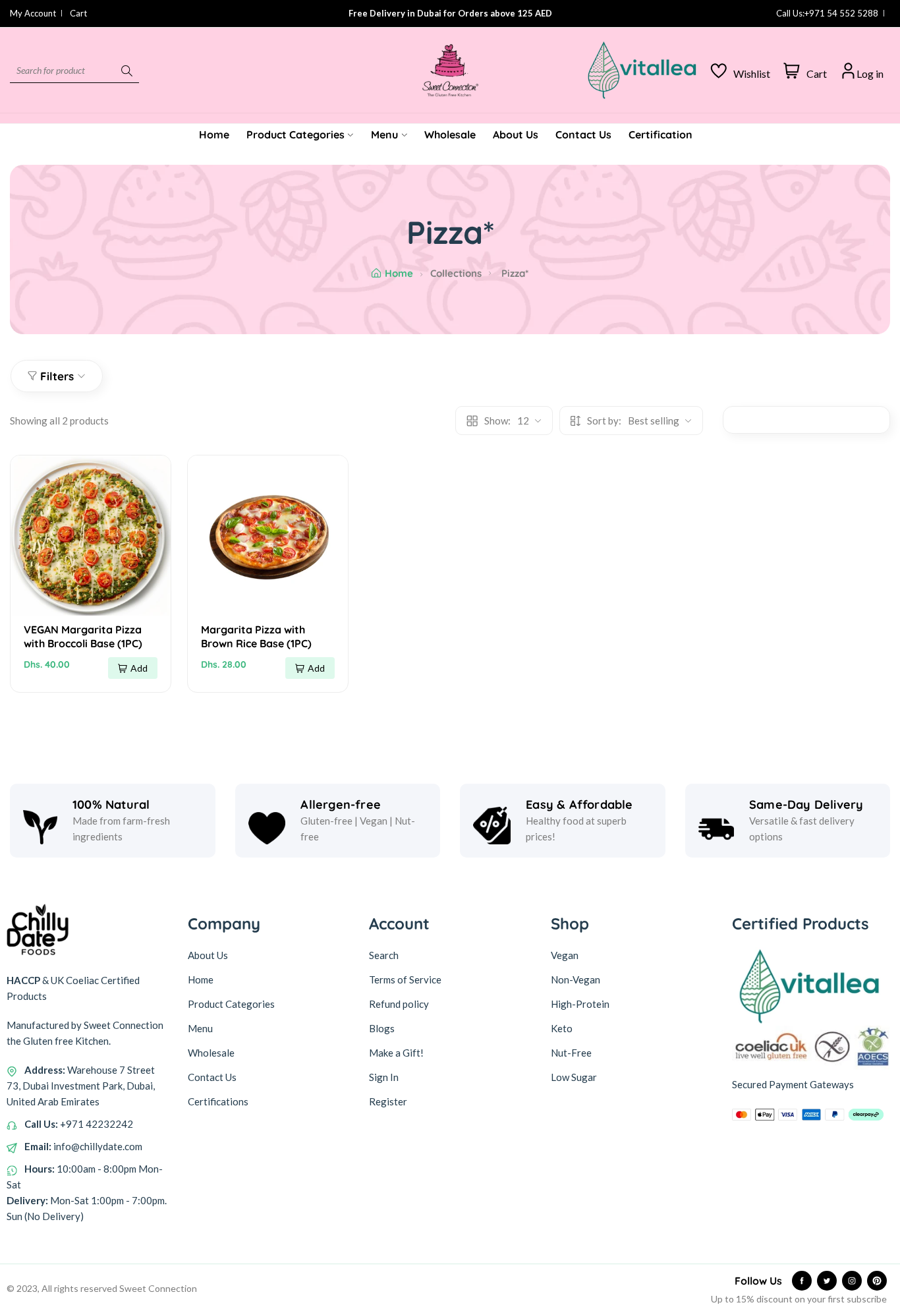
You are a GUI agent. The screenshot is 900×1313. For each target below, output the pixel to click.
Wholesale (211, 1053)
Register (388, 1101)
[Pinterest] (877, 1281)
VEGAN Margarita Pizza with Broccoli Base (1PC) (83, 636)
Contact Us (212, 1077)
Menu (200, 1028)
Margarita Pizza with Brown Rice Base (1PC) (256, 636)
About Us (208, 955)
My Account (33, 13)
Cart (78, 13)
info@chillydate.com (97, 1146)
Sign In (384, 1077)
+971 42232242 (96, 1124)
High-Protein (580, 1004)
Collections (456, 273)
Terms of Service (405, 979)
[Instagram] (852, 1281)
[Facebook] (802, 1281)
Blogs (382, 1028)
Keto (562, 1028)
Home (398, 273)
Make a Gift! (396, 1053)
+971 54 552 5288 (841, 13)
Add (139, 668)
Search (384, 955)
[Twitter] (827, 1281)
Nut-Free (571, 1053)
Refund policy (399, 1004)
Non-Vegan (575, 979)
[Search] (127, 70)
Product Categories (231, 1004)
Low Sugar (574, 1077)
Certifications (218, 1101)
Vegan (564, 955)
